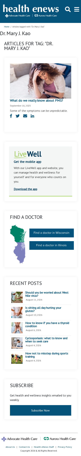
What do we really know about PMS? (36, 100)
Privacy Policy (65, 446)
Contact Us (24, 446)
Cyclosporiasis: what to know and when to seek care (46, 340)
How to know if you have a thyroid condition (47, 324)
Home (6, 26)
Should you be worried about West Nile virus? (47, 294)
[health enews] (31, 11)
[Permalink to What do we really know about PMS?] (40, 80)
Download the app (25, 189)
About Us (10, 446)
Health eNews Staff (44, 446)
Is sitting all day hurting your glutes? (43, 309)
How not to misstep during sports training (46, 355)
